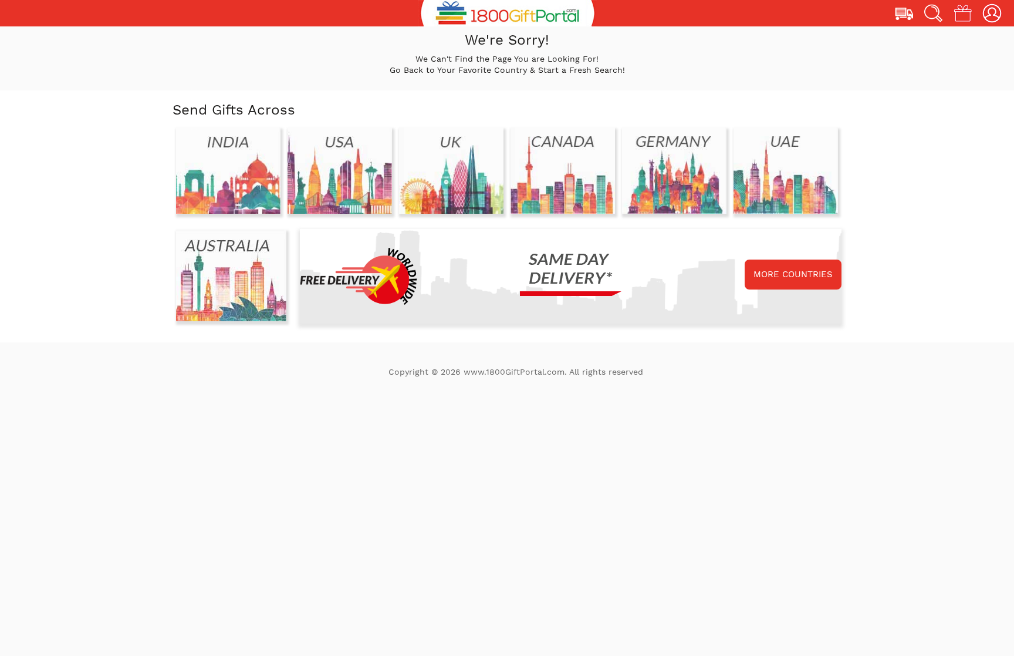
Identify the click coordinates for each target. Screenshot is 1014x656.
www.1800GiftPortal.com (514, 371)
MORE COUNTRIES (793, 274)
